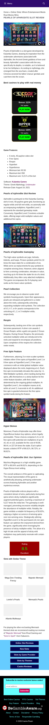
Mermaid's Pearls (36, 600)
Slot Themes (40, 699)
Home (6, 12)
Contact (16, 713)
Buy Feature (14, 703)
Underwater (30, 185)
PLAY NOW (24, 110)
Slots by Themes (24, 661)
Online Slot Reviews (25, 643)
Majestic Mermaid (35, 578)
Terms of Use (14, 717)
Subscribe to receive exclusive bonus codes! (24, 680)
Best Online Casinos (12, 699)
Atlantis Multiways (13, 619)
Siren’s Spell (9, 636)
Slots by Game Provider (24, 655)
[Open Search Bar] (44, 3)
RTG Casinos (27, 699)
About (8, 713)
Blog (38, 703)
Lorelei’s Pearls (13, 600)
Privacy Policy (37, 713)
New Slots (24, 649)
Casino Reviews (24, 667)
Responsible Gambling (31, 717)
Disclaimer (25, 713)
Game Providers (27, 703)
